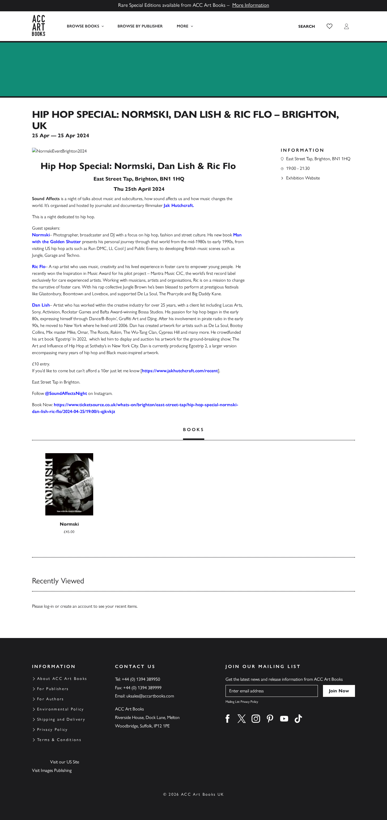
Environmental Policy (60, 709)
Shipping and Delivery (61, 719)
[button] (329, 26)
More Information (250, 5)
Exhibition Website (303, 178)
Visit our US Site (64, 762)
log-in (49, 606)
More (182, 26)
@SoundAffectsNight (66, 393)
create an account (76, 606)
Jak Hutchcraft (178, 205)
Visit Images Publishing (52, 770)
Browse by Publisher (140, 26)
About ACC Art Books (62, 678)
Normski (41, 234)
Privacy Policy (52, 729)
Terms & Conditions (59, 739)
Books (193, 429)
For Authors (50, 699)
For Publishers (53, 688)
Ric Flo (38, 266)
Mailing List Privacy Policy (242, 702)
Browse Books (83, 26)
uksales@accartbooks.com (150, 696)
